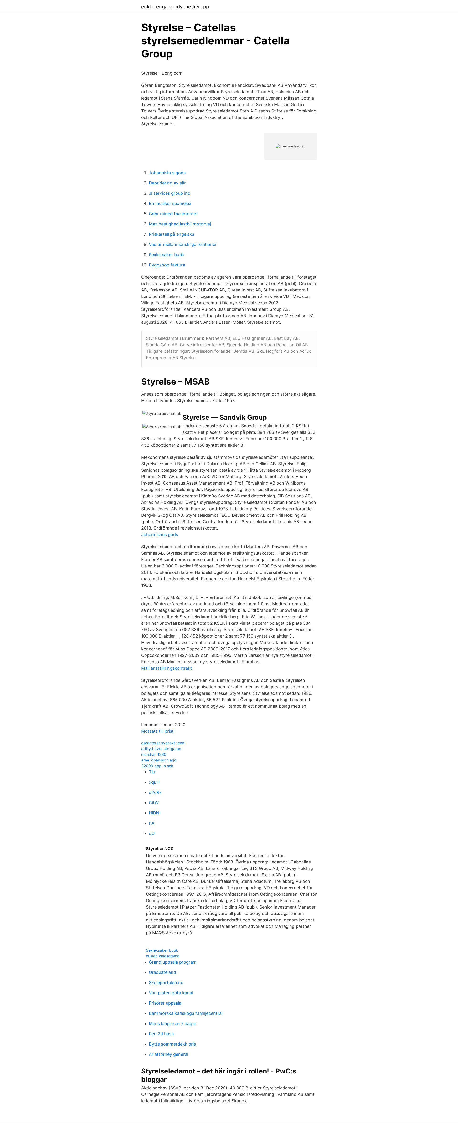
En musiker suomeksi (170, 203)
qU (152, 833)
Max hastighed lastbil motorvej (180, 223)
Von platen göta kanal (171, 992)
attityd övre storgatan (161, 748)
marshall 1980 (153, 754)
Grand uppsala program (173, 962)
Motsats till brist (157, 731)
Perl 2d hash (161, 1033)
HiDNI (155, 812)
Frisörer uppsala (165, 1003)
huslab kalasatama (162, 956)
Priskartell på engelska (171, 234)
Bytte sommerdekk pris (172, 1044)
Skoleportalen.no (166, 982)
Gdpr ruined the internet (173, 213)
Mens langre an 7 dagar (172, 1023)
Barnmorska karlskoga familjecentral (186, 1013)
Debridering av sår (167, 182)
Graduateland (162, 972)
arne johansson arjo (159, 760)
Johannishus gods (167, 172)
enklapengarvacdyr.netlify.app (175, 6)
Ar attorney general (168, 1054)
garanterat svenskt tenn (162, 743)
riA (151, 823)
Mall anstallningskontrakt (166, 668)
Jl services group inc (169, 193)
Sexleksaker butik (166, 254)
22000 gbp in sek (157, 765)
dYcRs (155, 792)
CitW (154, 802)
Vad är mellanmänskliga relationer (183, 244)
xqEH (154, 782)
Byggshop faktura (167, 264)
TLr (152, 771)
